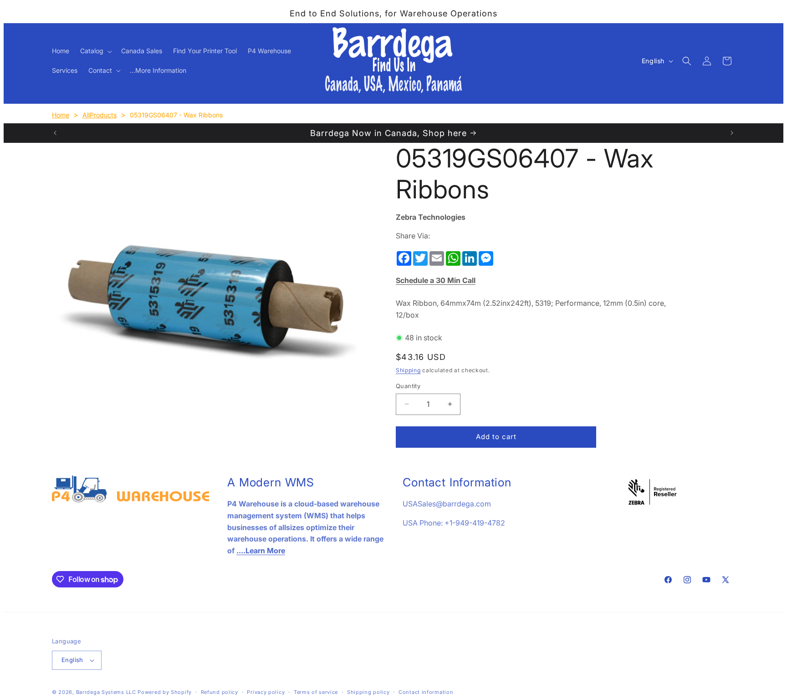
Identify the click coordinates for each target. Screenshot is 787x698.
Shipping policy (368, 692)
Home (60, 115)
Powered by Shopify (165, 692)
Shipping (408, 369)
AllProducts (99, 115)
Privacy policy (266, 692)
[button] (95, 51)
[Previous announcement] (55, 133)
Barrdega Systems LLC (106, 692)
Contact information (426, 692)
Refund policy (219, 692)
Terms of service (316, 692)
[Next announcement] (732, 133)
